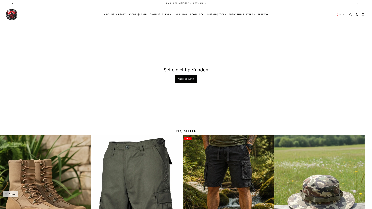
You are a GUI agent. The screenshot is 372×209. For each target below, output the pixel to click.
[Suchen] (350, 14)
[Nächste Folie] (357, 3)
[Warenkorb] (363, 14)
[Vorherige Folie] (12, 3)
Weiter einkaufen (186, 79)
